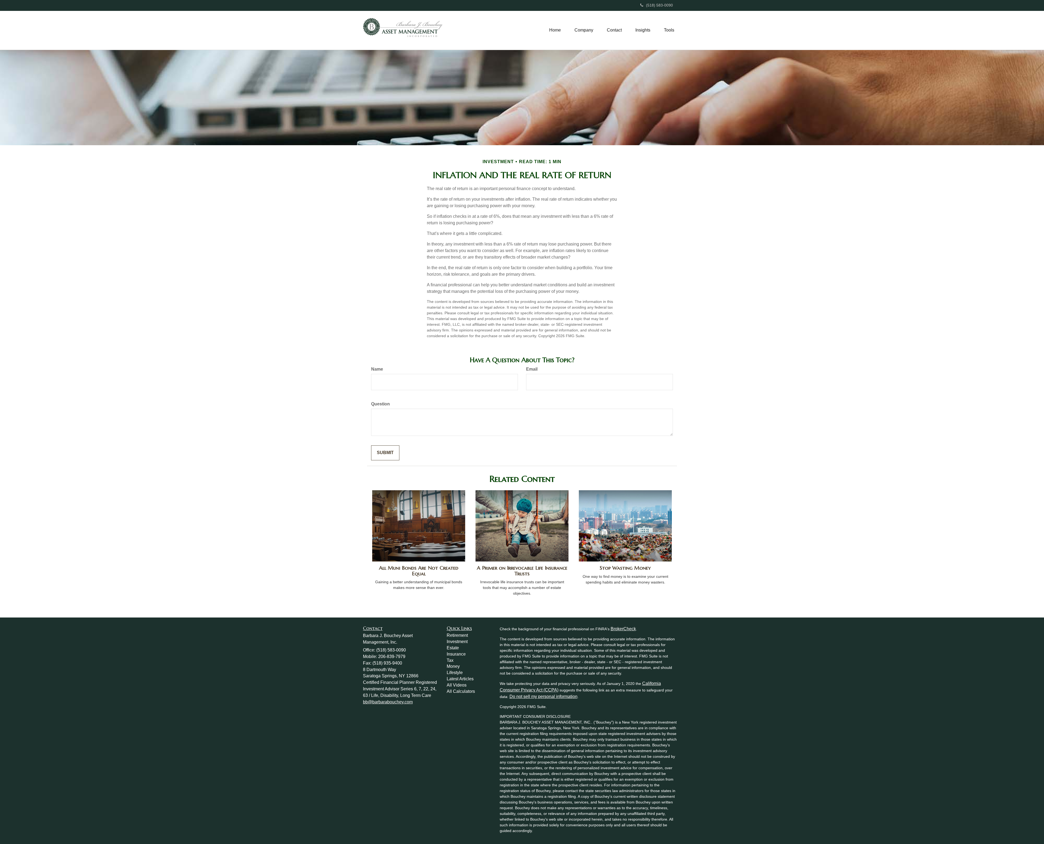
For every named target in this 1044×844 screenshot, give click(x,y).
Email (531, 369)
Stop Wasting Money (625, 568)
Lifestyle (455, 672)
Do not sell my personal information (543, 696)
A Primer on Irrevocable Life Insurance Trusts (522, 571)
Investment (457, 641)
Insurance (456, 654)
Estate (453, 648)
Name (377, 369)
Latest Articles (460, 679)
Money (453, 666)
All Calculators (461, 691)
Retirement (457, 635)
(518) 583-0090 (659, 5)
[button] (584, 30)
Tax (450, 660)
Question (380, 404)
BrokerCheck (623, 628)
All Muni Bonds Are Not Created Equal (418, 571)
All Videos (457, 685)
